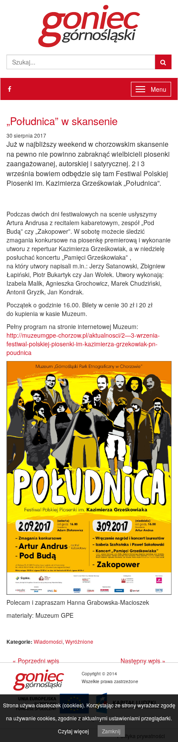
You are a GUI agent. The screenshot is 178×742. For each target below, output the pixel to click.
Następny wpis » (143, 660)
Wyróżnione (79, 641)
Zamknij (111, 731)
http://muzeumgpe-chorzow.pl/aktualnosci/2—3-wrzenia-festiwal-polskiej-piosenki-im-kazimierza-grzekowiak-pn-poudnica (83, 344)
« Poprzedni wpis (36, 660)
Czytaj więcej (73, 731)
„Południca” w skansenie (62, 120)
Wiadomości (48, 641)
